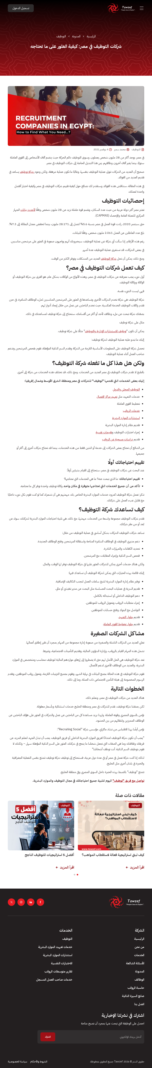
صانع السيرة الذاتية (133, 996)
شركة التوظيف (108, 258)
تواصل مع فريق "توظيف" (128, 781)
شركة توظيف (27, 172)
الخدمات (139, 955)
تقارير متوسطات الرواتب (58, 971)
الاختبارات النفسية (61, 963)
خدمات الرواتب (131, 411)
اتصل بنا (139, 1004)
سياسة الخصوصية (17, 1062)
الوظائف (139, 979)
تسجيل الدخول (20, 8)
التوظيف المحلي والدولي (126, 389)
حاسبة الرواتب (136, 988)
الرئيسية (91, 36)
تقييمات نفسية (104, 432)
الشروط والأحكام (38, 1062)
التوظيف (61, 36)
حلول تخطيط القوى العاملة (118, 624)
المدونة (76, 36)
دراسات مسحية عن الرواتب (117, 439)
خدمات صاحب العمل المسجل (54, 979)
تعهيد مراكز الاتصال (107, 396)
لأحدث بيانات (27, 210)
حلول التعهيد (126, 617)
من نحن (139, 947)
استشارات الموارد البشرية (126, 418)
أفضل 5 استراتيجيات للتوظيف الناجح (49, 854)
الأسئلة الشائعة (135, 963)
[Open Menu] (142, 8)
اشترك (48, 1037)
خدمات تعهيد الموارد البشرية (55, 947)
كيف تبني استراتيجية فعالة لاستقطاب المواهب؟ (113, 854)
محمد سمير (120, 149)
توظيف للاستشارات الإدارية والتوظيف (105, 331)
